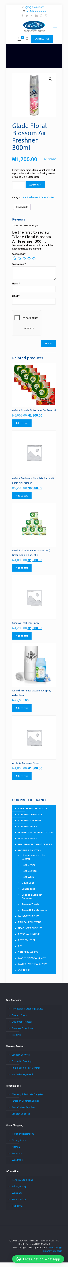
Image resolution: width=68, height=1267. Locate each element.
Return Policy (19, 1199)
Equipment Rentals (22, 1021)
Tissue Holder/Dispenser (35, 910)
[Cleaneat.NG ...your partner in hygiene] (34, 25)
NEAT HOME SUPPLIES (30, 928)
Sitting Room (19, 1140)
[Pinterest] (41, 15)
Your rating (19, 254)
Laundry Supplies (21, 1114)
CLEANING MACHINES (29, 820)
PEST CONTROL (26, 940)
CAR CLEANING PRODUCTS (32, 808)
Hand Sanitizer (29, 871)
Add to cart (35, 184)
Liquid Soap (28, 882)
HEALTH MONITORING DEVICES (35, 844)
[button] (50, 79)
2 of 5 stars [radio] (19, 258)
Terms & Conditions (22, 1180)
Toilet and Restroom (23, 1133)
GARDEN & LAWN (27, 838)
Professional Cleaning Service (27, 1008)
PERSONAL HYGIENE (29, 934)
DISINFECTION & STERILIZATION (35, 832)
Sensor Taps (28, 888)
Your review (19, 264)
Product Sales (19, 1015)
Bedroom (17, 1153)
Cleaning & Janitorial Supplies (27, 1094)
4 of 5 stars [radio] (29, 258)
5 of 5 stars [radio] (34, 258)
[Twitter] (27, 15)
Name (16, 283)
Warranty (17, 1193)
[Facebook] (22, 15)
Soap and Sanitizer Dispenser (32, 896)
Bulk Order (17, 1206)
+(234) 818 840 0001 (35, 7)
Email (16, 295)
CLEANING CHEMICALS (30, 814)
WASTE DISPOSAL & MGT (32, 958)
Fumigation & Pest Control (26, 1067)
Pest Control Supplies (23, 1107)
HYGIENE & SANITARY (29, 850)
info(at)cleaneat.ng (36, 11)
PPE (20, 946)
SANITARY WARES (28, 952)
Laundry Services (21, 1054)
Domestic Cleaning (22, 1061)
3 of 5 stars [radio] (24, 258)
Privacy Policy (19, 1186)
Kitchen (16, 1147)
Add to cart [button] (22, 423)
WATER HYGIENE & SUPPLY (32, 964)
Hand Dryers (28, 865)
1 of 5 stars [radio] (14, 258)
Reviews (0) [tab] (22, 207)
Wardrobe (17, 1160)
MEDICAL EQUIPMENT (30, 922)
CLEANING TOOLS (27, 826)
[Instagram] (46, 15)
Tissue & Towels (30, 904)
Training (16, 1034)
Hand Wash (28, 876)
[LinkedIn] (36, 15)
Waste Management (22, 1074)
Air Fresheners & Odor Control (39, 197)
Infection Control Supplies (25, 1100)
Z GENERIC (24, 970)
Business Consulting (22, 1028)
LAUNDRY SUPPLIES (28, 916)
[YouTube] (32, 15)
